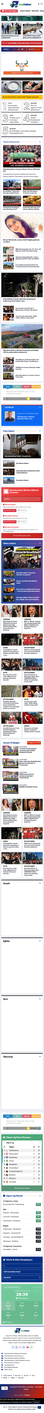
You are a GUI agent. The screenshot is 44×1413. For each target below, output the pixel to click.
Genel (10, 103)
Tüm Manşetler (9, 1365)
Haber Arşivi (8, 1369)
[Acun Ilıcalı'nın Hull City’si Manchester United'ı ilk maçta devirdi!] (11, 665)
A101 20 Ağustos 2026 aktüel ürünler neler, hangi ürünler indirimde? (36, 108)
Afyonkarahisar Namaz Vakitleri (14, 1358)
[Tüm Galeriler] (40, 431)
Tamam (36, 1402)
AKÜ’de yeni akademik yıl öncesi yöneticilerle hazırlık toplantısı (32, 651)
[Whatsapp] (31, 1347)
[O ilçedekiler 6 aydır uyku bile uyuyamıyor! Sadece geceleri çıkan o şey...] (11, 640)
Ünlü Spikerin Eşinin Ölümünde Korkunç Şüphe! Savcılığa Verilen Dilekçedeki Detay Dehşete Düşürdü (23, 1409)
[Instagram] (20, 1347)
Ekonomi (35, 11)
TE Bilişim (27, 1395)
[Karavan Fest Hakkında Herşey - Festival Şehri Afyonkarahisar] (9, 590)
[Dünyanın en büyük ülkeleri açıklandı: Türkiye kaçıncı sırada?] (32, 718)
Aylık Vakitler (8, 1322)
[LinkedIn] (24, 1347)
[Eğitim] (40, 941)
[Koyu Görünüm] (39, 4)
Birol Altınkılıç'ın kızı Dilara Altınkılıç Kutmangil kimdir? (23, 132)
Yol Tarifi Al (23, 510)
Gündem (6, 619)
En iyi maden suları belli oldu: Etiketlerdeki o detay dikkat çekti (14, 108)
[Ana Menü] (2, 4)
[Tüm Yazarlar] (40, 407)
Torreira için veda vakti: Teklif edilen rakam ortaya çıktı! (31, 703)
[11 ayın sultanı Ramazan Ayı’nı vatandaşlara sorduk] (22, 558)
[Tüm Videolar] (40, 543)
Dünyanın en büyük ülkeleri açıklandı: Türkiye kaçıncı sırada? (32, 729)
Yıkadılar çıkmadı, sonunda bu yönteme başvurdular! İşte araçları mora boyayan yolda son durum (11, 705)
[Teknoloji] (40, 1057)
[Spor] (40, 999)
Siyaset (26, 1375)
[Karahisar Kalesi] (9, 463)
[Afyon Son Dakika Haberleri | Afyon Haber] (20, 4)
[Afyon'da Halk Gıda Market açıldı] (9, 582)
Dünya (26, 726)
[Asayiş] (40, 883)
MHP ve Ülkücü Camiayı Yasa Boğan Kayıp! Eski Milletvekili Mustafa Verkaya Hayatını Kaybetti (32, 625)
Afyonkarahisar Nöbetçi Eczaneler (15, 1353)
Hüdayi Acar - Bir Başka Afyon (28, 413)
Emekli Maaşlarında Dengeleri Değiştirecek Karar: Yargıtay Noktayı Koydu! (36, 120)
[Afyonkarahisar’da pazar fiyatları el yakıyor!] (9, 574)
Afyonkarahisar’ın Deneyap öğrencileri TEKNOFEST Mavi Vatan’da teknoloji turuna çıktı (31, 678)
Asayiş (6, 883)
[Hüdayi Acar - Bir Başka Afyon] (10, 416)
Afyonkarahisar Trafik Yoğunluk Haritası (17, 1360)
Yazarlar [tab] (9, 407)
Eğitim (6, 941)
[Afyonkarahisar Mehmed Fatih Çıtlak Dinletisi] (9, 472)
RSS (5, 1388)
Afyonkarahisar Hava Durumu (13, 1356)
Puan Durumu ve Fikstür (12, 1362)
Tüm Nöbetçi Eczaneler (22, 535)
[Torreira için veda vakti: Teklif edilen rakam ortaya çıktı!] (32, 691)
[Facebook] (13, 1347)
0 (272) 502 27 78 (10, 521)
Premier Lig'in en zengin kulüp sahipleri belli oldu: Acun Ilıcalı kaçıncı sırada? (15, 120)
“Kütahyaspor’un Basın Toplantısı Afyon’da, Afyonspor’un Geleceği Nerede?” (26, 418)
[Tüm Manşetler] (40, 142)
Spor (11, 115)
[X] (16, 1347)
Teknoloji (8, 1057)
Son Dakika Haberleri (11, 1367)
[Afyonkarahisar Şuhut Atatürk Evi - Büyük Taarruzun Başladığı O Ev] (9, 598)
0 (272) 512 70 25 (10, 510)
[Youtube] (27, 1347)
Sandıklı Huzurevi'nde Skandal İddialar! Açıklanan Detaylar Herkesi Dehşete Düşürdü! (11, 731)
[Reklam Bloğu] (22, 18)
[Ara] (42, 4)
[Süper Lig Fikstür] (40, 1196)
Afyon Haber (25, 11)
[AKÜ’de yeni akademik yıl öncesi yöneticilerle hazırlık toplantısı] (32, 640)
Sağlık (12, 1377)
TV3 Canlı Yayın (10, 11)
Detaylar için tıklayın (22, 1188)
